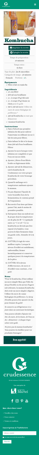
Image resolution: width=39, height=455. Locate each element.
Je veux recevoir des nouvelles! (14, 437)
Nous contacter (9, 417)
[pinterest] (22, 401)
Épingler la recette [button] (20, 52)
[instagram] (17, 401)
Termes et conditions (11, 421)
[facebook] (12, 401)
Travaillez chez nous (11, 413)
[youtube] (26, 401)
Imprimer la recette (20, 48)
